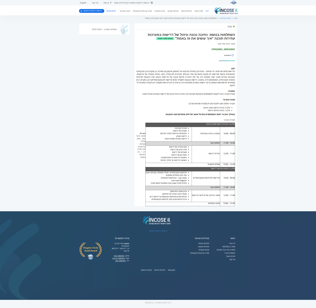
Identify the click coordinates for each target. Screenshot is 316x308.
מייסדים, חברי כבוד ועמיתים (226, 250)
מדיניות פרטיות (159, 270)
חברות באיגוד (230, 256)
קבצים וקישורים (159, 11)
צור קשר (95, 3)
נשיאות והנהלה (230, 253)
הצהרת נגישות (146, 270)
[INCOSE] (232, 3)
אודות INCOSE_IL (229, 247)
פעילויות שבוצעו (173, 11)
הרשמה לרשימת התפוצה (92, 11)
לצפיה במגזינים (125, 11)
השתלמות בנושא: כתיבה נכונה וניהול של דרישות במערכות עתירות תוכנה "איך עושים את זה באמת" (181, 18)
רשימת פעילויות (225, 18)
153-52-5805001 (118, 258)
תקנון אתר (171, 270)
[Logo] (226, 10)
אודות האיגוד (198, 11)
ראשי (207, 11)
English (83, 3)
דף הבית (232, 243)
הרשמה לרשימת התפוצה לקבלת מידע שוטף (131, 3)
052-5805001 (119, 256)
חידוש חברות (111, 11)
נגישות (106, 3)
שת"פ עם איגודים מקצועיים (142, 11)
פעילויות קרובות (186, 11)
